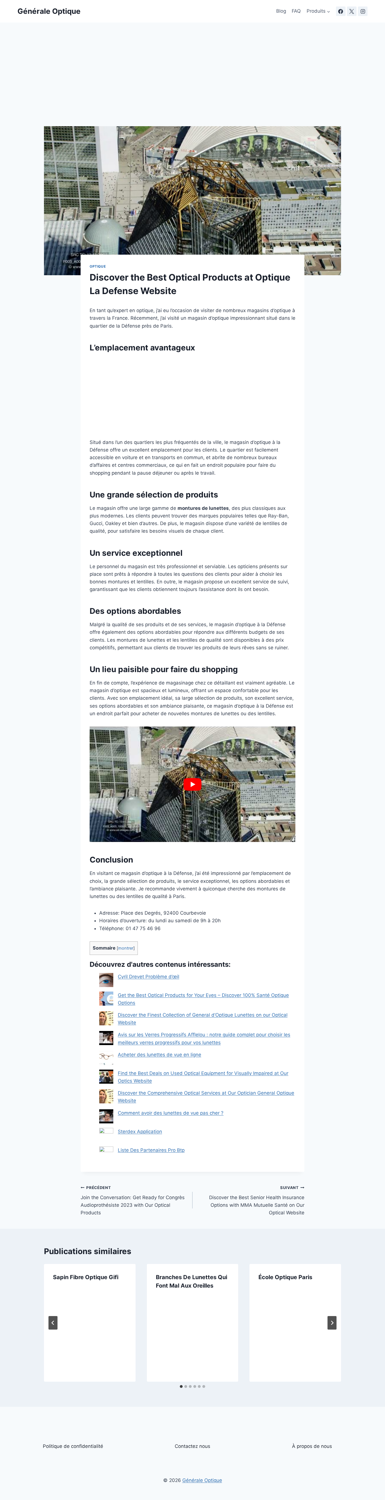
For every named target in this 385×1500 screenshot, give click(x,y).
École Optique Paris (285, 1277)
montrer (125, 948)
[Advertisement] (192, 84)
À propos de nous (312, 1446)
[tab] (181, 1386)
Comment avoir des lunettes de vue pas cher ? (171, 1113)
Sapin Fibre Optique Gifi (85, 1277)
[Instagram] (363, 11)
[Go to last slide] (52, 1323)
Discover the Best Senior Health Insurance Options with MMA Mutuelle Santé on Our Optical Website (256, 1200)
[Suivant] (332, 1323)
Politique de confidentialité (73, 1446)
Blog (281, 11)
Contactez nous (192, 1446)
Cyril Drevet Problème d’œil (148, 976)
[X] (352, 11)
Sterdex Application (140, 1131)
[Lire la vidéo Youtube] (192, 784)
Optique (98, 266)
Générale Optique (202, 1480)
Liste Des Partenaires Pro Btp (151, 1150)
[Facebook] (341, 11)
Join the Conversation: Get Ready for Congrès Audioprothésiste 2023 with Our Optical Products (133, 1200)
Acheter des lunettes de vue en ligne (159, 1054)
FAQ (296, 11)
